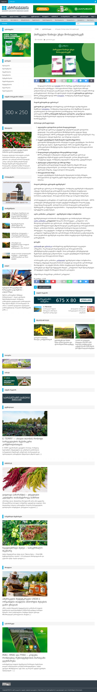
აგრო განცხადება (44, 287)
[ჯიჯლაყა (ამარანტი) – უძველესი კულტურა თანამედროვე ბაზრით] (24, 479)
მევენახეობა (36, 20)
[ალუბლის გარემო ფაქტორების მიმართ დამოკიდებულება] (17, 140)
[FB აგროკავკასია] (95, 1)
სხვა (92, 16)
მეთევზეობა (80, 20)
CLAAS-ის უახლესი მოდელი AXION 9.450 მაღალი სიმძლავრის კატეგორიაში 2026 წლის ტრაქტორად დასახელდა (85, 344)
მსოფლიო (45, 16)
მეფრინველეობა (47, 20)
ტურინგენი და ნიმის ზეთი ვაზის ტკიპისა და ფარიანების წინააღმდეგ (64, 342)
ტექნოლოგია (35, 16)
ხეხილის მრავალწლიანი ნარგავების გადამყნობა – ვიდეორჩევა (12, 290)
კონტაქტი (12, 1)
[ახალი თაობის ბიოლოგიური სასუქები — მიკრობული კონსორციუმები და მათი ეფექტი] (6, 255)
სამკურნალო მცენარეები (13, 516)
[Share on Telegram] (80, 81)
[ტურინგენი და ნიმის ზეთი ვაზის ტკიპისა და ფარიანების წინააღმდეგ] (64, 331)
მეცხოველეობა (59, 20)
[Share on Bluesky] (86, 81)
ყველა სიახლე (14, 16)
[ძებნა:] (85, 23)
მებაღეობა (4, 20)
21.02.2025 (39, 39)
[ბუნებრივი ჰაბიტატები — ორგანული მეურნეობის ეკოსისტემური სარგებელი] (6, 235)
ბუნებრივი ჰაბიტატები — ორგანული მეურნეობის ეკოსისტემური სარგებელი (20, 235)
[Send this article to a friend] (58, 81)
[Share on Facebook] (36, 81)
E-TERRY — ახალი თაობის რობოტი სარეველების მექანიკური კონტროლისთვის (22, 441)
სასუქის (58, 86)
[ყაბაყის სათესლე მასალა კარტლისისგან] (43, 330)
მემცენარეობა (25, 20)
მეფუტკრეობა (71, 20)
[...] (29, 168)
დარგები (24, 16)
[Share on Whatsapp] (69, 81)
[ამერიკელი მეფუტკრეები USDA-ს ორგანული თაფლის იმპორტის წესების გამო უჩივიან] (24, 583)
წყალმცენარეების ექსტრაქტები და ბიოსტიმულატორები (18, 225)
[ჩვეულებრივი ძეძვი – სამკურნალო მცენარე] (24, 532)
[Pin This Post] (53, 81)
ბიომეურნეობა (65, 16)
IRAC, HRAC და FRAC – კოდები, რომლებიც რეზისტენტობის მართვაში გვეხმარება (23, 658)
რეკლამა (4, 1)
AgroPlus (55, 16)
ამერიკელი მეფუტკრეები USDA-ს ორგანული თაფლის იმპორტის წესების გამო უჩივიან (24, 602)
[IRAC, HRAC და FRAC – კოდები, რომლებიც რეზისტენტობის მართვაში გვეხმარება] (24, 640)
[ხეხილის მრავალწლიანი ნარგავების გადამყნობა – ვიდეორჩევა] (17, 278)
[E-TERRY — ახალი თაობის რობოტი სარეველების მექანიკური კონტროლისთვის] (24, 423)
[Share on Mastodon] (75, 81)
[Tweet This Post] (42, 81)
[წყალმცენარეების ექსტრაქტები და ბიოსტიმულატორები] (6, 226)
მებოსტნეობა (14, 20)
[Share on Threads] (91, 81)
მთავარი (4, 16)
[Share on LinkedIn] (47, 81)
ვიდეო (75, 16)
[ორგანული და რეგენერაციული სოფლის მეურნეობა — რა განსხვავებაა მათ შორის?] (6, 245)
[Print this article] (64, 81)
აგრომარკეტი (84, 16)
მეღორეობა (90, 20)
